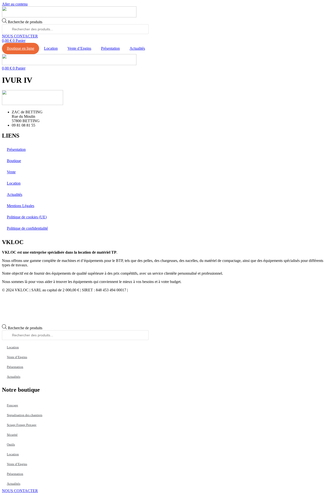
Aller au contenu (15, 4)
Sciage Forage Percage (21, 425)
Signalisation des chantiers (24, 415)
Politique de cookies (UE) (27, 217)
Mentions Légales (20, 206)
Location (51, 48)
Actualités (137, 48)
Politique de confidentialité (27, 228)
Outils (11, 444)
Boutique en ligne (20, 48)
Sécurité (12, 434)
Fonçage (12, 405)
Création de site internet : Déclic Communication (166, 290)
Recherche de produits (25, 22)
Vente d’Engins (79, 48)
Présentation (110, 48)
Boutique (14, 161)
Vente (11, 172)
